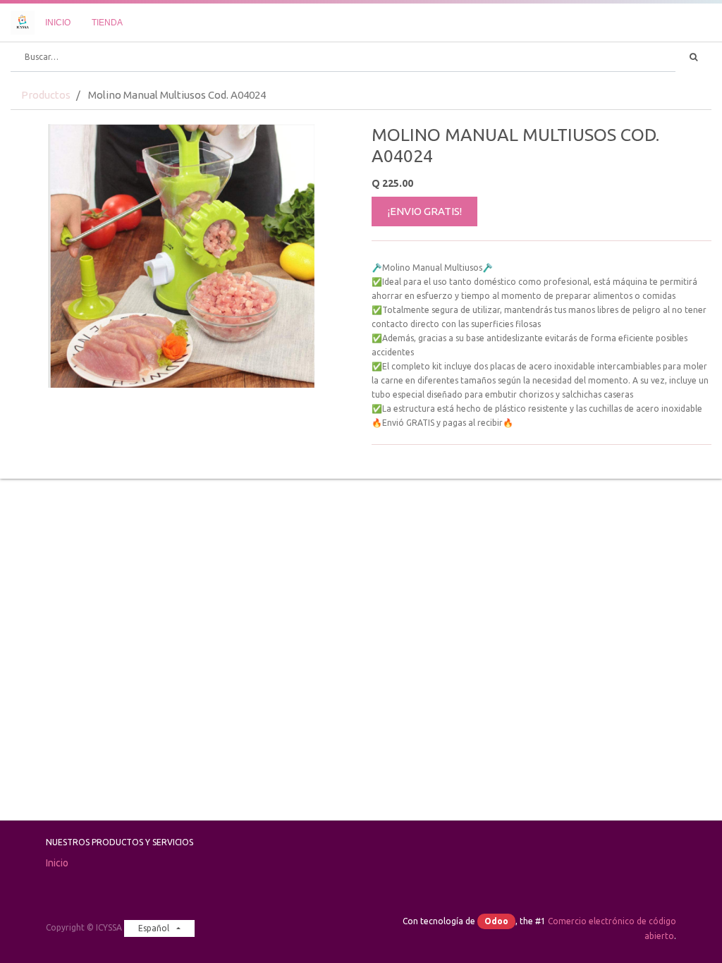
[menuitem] (58, 23)
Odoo (496, 921)
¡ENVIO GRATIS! (425, 211)
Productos (46, 95)
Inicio (57, 863)
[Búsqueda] (693, 57)
